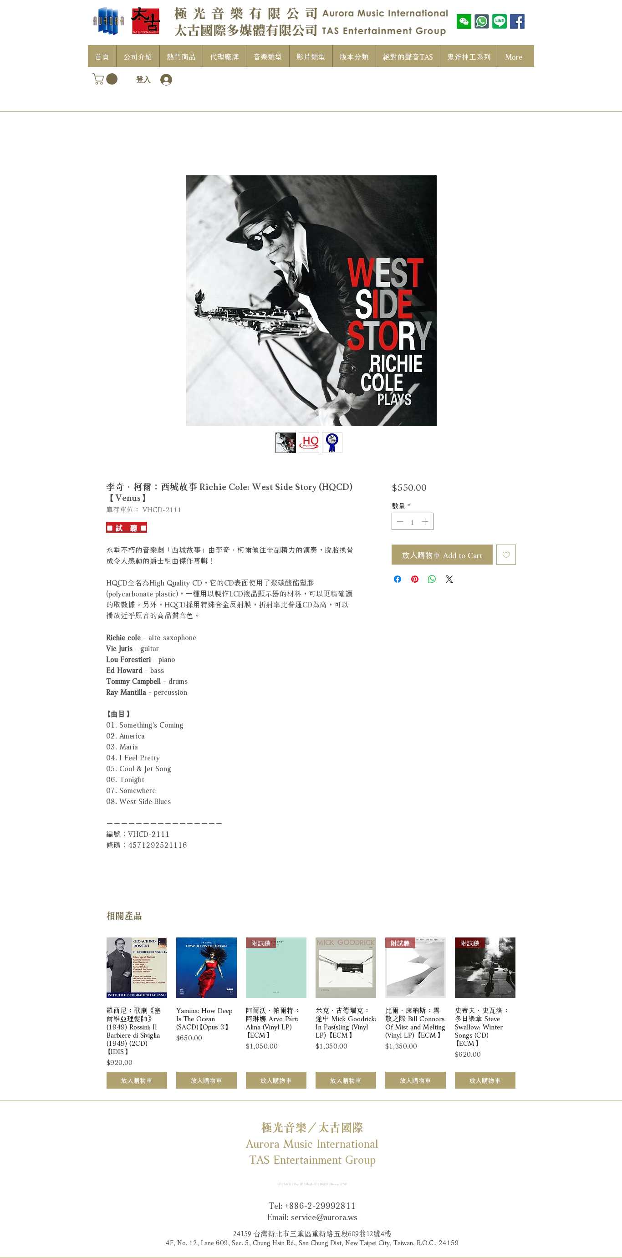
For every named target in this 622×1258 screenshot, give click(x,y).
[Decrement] (399, 521)
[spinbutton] (412, 521)
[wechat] (464, 21)
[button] (106, 79)
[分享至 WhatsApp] (432, 579)
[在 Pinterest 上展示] (414, 579)
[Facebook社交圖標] (517, 21)
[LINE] (499, 21)
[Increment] (426, 521)
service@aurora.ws (324, 1216)
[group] (311, 1013)
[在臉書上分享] (397, 579)
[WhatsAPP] (481, 21)
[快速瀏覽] (137, 967)
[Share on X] (449, 579)
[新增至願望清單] (506, 555)
